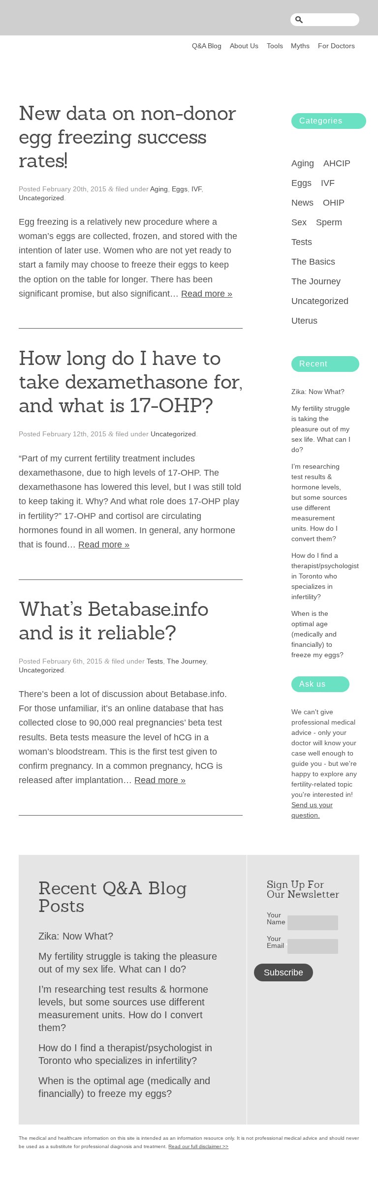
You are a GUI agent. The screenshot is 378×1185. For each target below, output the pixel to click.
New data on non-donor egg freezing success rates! (127, 136)
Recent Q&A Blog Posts (112, 897)
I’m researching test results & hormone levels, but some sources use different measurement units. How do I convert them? (319, 502)
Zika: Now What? (318, 391)
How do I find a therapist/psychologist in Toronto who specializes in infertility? (325, 576)
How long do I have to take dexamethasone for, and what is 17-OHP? (130, 381)
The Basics (313, 262)
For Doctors (336, 46)
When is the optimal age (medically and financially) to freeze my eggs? (317, 634)
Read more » (206, 294)
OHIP (334, 203)
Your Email (277, 942)
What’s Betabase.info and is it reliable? (113, 620)
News (302, 203)
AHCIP (336, 163)
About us (244, 46)
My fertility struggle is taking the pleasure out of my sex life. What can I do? (320, 429)
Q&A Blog (206, 46)
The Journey (186, 661)
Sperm (329, 222)
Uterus (304, 321)
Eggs (180, 189)
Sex (299, 222)
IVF (196, 189)
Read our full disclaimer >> (198, 1146)
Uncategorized (41, 198)
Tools (275, 46)
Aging (159, 189)
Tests (155, 661)
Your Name (276, 918)
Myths (300, 46)
